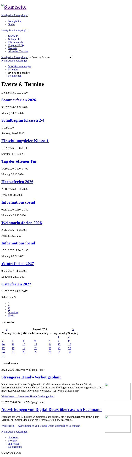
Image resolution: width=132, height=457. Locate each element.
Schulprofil (14, 39)
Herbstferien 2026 (17, 181)
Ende (11, 315)
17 (3, 348)
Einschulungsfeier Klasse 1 (25, 140)
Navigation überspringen (14, 15)
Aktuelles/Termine (18, 51)
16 (69, 344)
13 (35, 344)
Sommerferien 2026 (18, 100)
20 (35, 348)
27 (35, 352)
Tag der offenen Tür (19, 161)
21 (50, 348)
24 (3, 352)
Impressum (14, 443)
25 (13, 352)
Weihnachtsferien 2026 (21, 222)
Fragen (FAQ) (16, 45)
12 (24, 344)
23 (69, 348)
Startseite (13, 35)
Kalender (13, 69)
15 (59, 344)
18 (13, 348)
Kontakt (12, 48)
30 (69, 352)
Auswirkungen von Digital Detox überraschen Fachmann (51, 409)
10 (3, 344)
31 (3, 355)
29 (59, 352)
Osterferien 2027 (16, 284)
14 (50, 344)
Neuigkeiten (14, 21)
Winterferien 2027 (17, 263)
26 (24, 352)
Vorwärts (13, 312)
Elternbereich (15, 42)
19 (24, 348)
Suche (11, 24)
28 (50, 352)
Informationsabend (18, 202)
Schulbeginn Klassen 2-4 (22, 120)
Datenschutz (15, 446)
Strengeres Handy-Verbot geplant (31, 377)
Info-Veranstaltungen (19, 66)
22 (59, 348)
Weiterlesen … (27, 396)
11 (13, 344)
